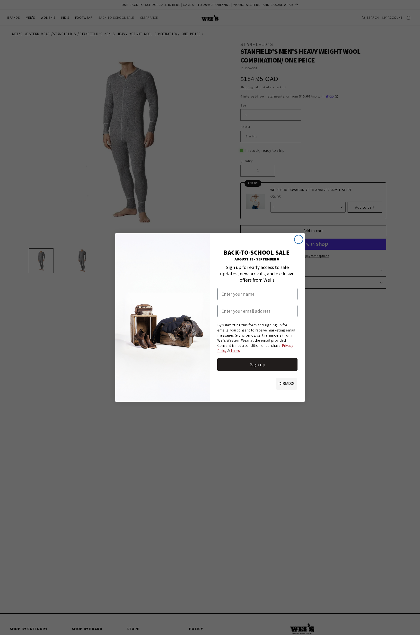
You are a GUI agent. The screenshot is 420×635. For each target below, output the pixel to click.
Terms (235, 350)
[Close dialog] (298, 239)
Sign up (257, 364)
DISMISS (287, 384)
